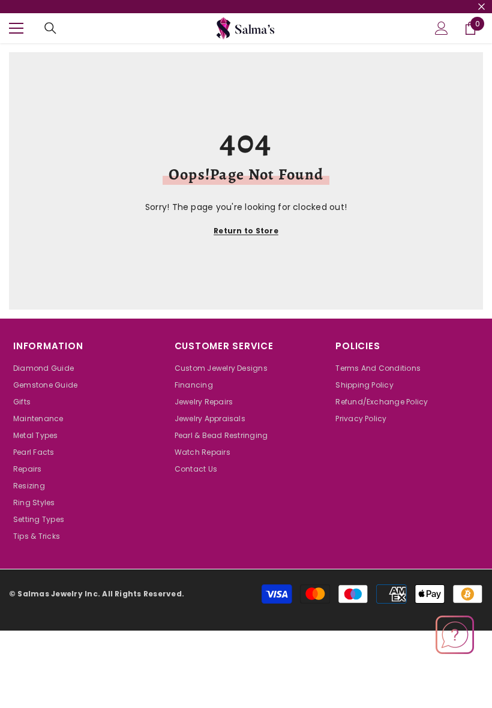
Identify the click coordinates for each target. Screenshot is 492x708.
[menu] (16, 28)
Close (481, 6)
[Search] (50, 28)
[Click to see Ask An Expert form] (455, 635)
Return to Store (246, 231)
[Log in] (441, 28)
